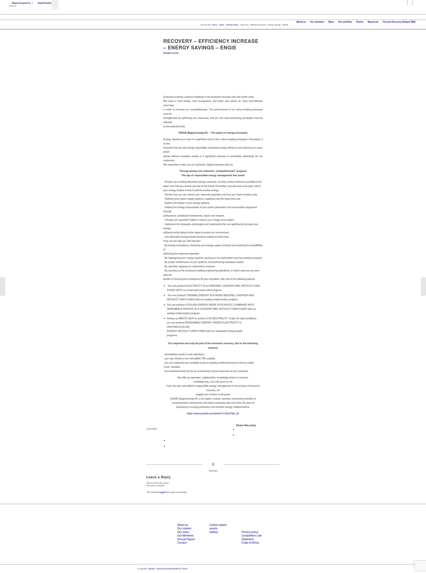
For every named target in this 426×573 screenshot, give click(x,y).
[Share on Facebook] (237, 429)
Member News (171, 53)
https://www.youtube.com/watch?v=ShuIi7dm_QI (213, 413)
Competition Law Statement (252, 537)
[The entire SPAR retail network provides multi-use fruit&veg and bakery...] (423, 286)
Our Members (185, 535)
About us (182, 525)
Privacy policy (250, 532)
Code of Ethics (250, 542)
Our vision (183, 532)
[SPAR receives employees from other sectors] (2, 286)
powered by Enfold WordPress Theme (172, 568)
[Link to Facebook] (405, 2)
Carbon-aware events (218, 526)
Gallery (214, 532)
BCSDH (152, 568)
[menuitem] (301, 21)
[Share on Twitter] (237, 435)
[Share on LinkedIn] (168, 440)
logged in (163, 492)
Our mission (184, 528)
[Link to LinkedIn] (410, 2)
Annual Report (186, 539)
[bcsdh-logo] (33, 21)
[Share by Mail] (168, 446)
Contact (182, 542)
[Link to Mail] (415, 2)
